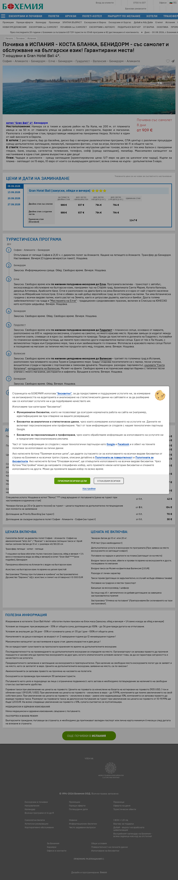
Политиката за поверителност (113, 457)
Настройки (89, 488)
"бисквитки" (64, 393)
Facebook (123, 444)
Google (111, 444)
